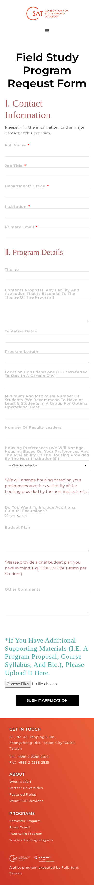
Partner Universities (26, 788)
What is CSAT (20, 781)
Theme (12, 269)
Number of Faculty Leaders (33, 427)
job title (14, 165)
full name (16, 145)
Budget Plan (17, 527)
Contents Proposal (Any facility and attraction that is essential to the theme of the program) (42, 293)
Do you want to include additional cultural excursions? (41, 509)
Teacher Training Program (31, 840)
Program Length (21, 351)
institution (16, 206)
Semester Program (25, 821)
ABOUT (17, 774)
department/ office (26, 186)
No (24, 516)
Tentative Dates (21, 331)
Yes (12, 516)
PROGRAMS (22, 813)
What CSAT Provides (26, 801)
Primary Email (20, 227)
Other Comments (22, 589)
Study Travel (19, 827)
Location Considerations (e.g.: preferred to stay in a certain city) (46, 373)
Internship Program (25, 833)
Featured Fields (22, 794)
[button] (47, 30)
